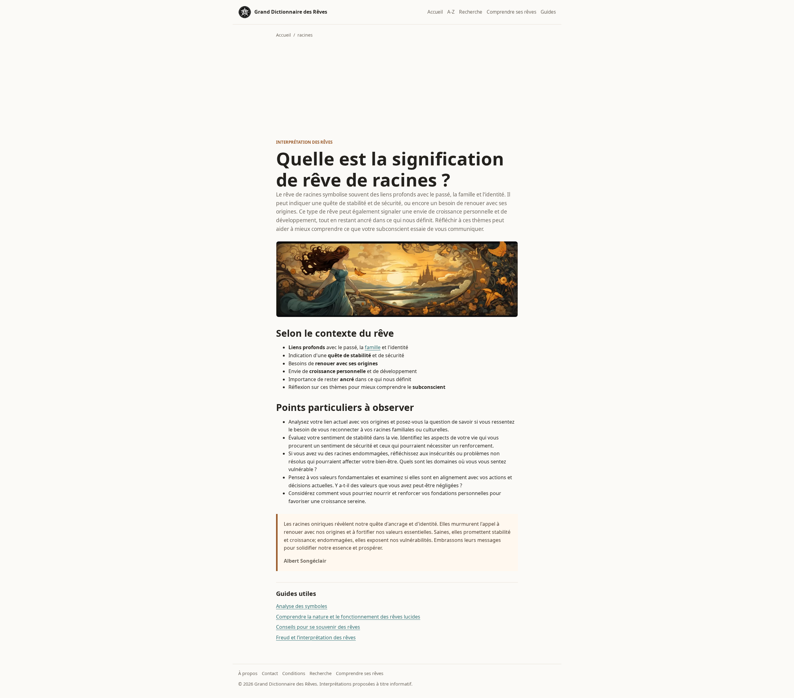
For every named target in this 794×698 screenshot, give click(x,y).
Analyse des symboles (301, 606)
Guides (548, 12)
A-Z (451, 12)
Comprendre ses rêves (511, 12)
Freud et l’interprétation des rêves (316, 637)
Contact (270, 673)
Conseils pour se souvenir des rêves (318, 627)
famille (373, 347)
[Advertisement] (397, 88)
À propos (247, 673)
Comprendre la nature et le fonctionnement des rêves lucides (348, 616)
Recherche (470, 12)
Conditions (293, 673)
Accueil (435, 12)
